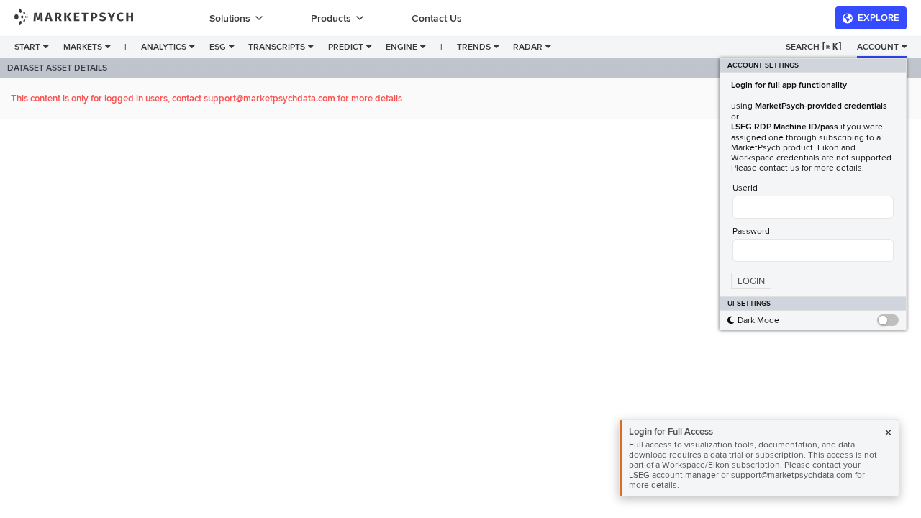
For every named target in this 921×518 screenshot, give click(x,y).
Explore (878, 18)
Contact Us (437, 18)
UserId (745, 188)
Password (751, 231)
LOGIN (751, 281)
